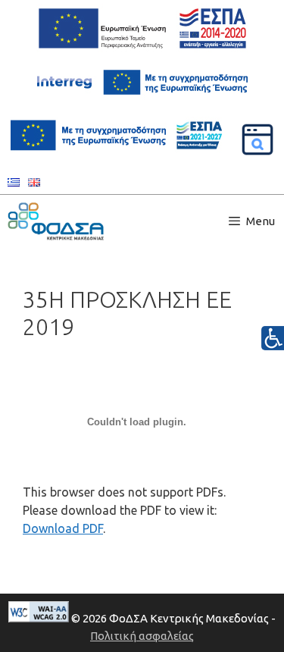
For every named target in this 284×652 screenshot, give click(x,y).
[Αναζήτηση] (257, 139)
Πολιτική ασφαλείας (142, 635)
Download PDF (63, 528)
